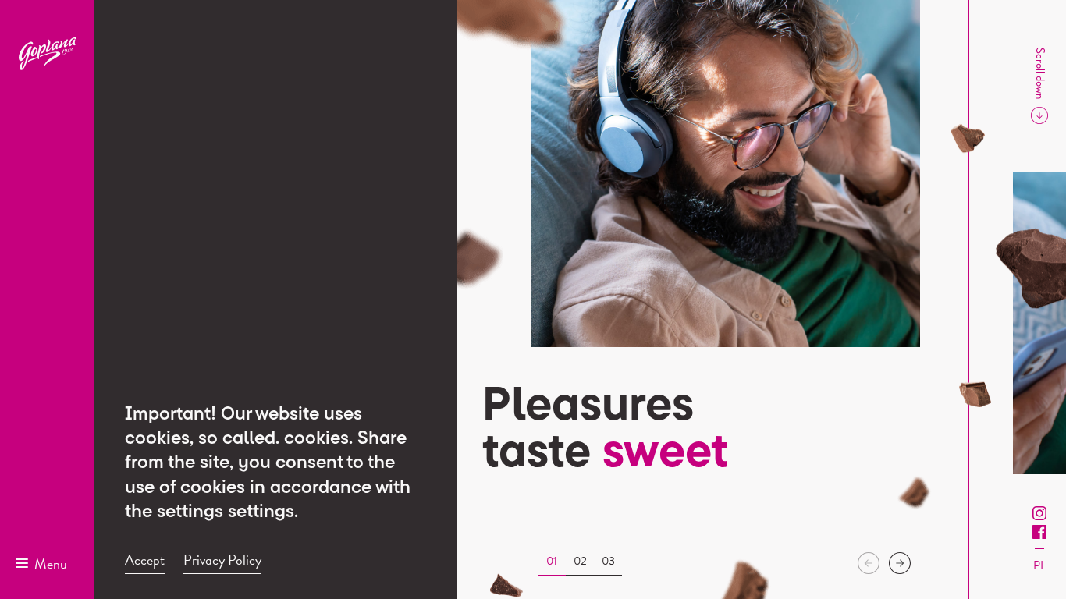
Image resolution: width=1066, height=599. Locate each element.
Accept (145, 560)
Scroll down (1040, 73)
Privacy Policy (222, 560)
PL (1039, 565)
